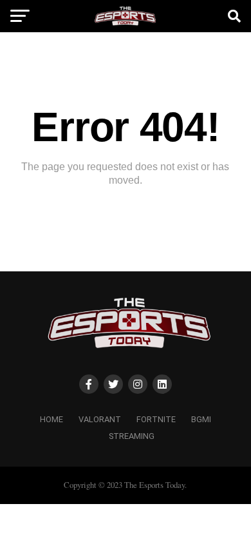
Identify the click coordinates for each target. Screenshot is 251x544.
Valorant (100, 419)
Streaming (131, 436)
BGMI (201, 419)
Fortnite (156, 419)
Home (51, 419)
